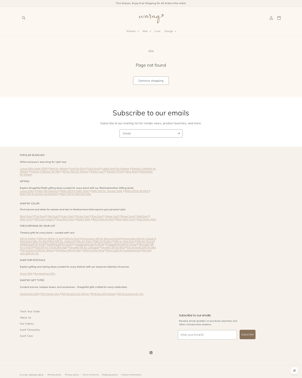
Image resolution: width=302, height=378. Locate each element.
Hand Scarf (132, 171)
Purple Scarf (83, 216)
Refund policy (54, 374)
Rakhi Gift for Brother (137, 190)
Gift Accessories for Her (130, 293)
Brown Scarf (128, 216)
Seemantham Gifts (44, 273)
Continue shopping (151, 80)
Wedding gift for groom (60, 244)
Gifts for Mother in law (50, 238)
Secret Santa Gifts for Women (37, 250)
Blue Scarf (97, 216)
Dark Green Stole (146, 219)
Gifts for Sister (84, 241)
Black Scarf (26, 216)
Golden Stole (83, 219)
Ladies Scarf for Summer (116, 168)
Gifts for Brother (103, 241)
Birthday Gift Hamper (103, 293)
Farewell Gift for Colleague (84, 247)
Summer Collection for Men (45, 171)
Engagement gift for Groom (121, 244)
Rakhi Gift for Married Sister (75, 193)
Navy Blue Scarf (65, 219)
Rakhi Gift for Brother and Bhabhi (39, 193)
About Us (25, 317)
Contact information (131, 374)
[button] (24, 18)
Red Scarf (53, 216)
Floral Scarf (93, 168)
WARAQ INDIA (36, 375)
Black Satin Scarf (125, 219)
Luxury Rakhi (27, 190)
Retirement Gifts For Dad (34, 241)
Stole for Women (58, 168)
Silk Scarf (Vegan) (44, 219)
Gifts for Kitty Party (93, 250)
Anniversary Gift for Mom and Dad (100, 238)
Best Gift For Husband (62, 241)
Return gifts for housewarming (123, 250)
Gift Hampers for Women (75, 293)
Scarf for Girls (77, 168)
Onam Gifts (26, 273)
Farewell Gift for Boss (113, 247)
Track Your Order (30, 311)
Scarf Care (26, 335)
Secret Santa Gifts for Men (141, 247)
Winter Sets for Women (75, 171)
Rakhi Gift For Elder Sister (74, 190)
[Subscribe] (178, 133)
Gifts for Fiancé (145, 241)
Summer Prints (115, 171)
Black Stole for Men (103, 219)
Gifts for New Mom (124, 241)
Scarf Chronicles (30, 329)
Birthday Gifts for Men (68, 250)
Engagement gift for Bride (89, 244)
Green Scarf (67, 216)
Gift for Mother (28, 238)
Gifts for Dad (72, 238)
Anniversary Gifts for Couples (138, 238)
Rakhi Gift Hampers (48, 190)
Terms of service (90, 374)
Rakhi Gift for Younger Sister (107, 190)
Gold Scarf (143, 216)
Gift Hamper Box (50, 293)
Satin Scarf (26, 219)
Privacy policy (72, 374)
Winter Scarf (97, 171)
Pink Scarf (40, 216)
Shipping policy (110, 374)
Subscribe (247, 334)
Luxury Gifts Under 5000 (34, 168)
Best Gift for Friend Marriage (51, 247)
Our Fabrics (27, 323)
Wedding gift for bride (32, 244)
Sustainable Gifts (29, 293)
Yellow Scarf (112, 216)
